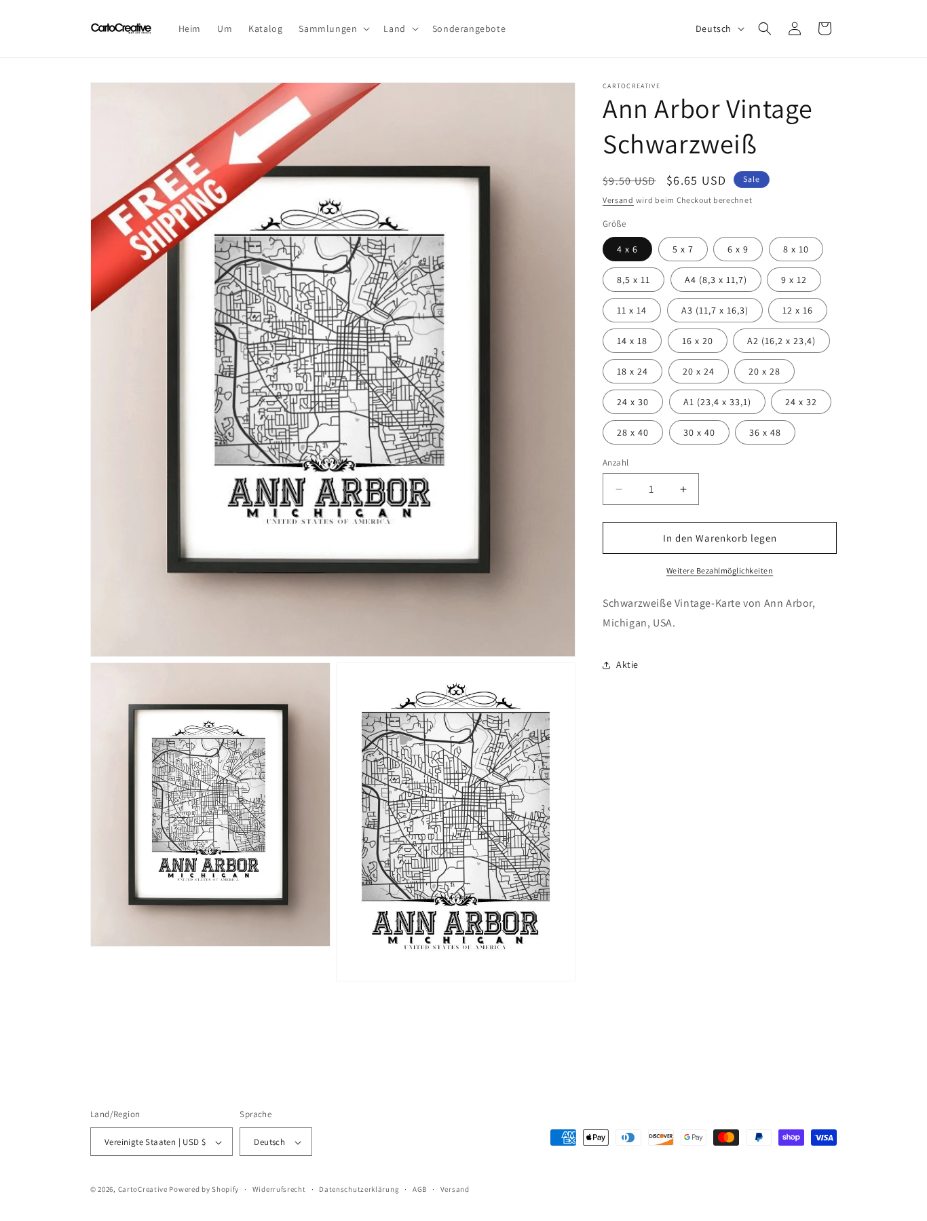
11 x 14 (632, 310)
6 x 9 (738, 249)
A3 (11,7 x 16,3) (715, 310)
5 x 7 (683, 249)
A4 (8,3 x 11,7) (716, 280)
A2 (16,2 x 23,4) (781, 341)
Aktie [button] (627, 664)
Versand (618, 200)
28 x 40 (633, 432)
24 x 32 (801, 402)
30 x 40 (699, 432)
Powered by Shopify (204, 1190)
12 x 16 (797, 310)
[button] (332, 28)
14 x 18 (632, 341)
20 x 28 (764, 371)
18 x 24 (632, 371)
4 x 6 (627, 249)
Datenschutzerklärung (359, 1190)
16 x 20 (697, 341)
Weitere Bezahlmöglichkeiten (720, 570)
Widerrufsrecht (279, 1190)
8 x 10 (796, 249)
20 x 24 (699, 371)
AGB (420, 1190)
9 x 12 (794, 280)
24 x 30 (633, 402)
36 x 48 (765, 432)
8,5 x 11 (633, 280)
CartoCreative (143, 1190)
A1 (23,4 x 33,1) (717, 402)
